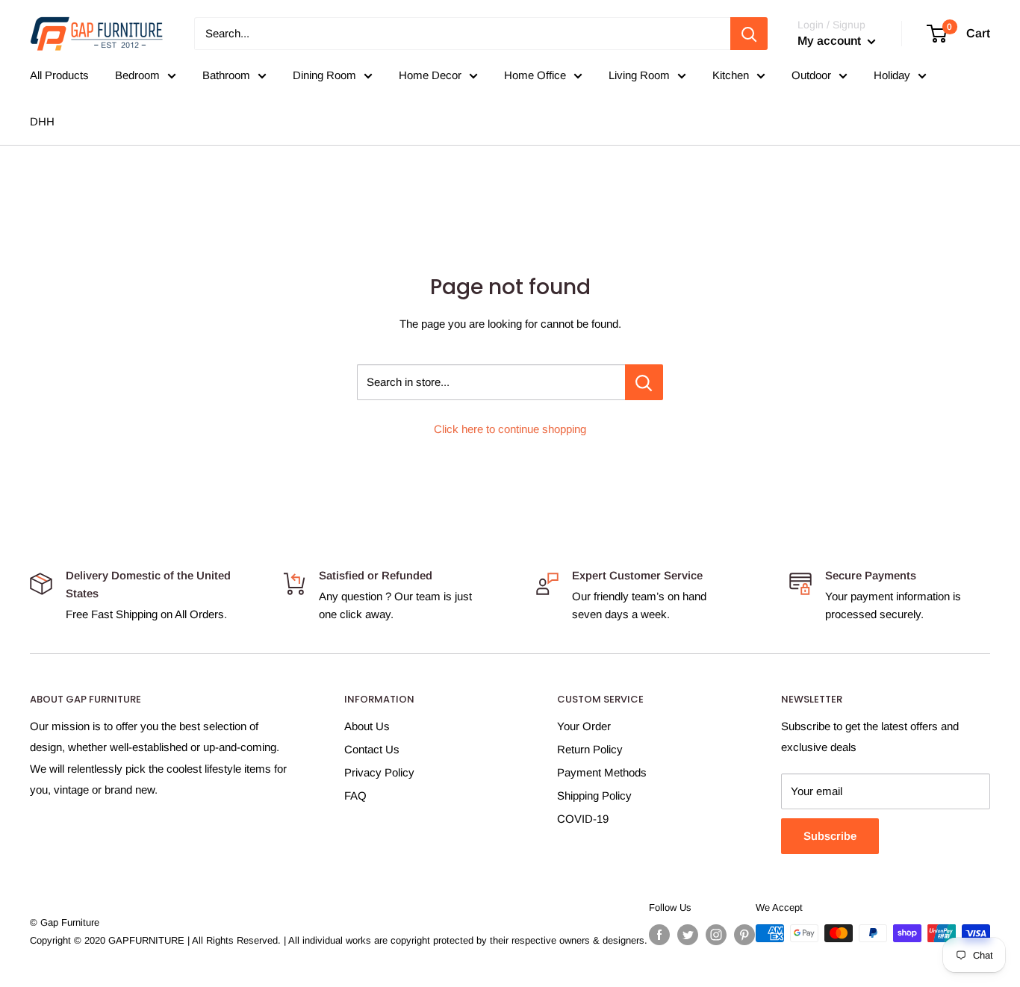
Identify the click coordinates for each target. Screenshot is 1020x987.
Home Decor (430, 75)
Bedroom (137, 75)
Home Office (535, 75)
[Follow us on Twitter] (687, 934)
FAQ (355, 795)
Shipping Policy (594, 795)
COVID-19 (583, 818)
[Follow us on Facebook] (659, 934)
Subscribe (829, 835)
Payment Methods (602, 772)
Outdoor (811, 75)
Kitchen (730, 75)
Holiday (892, 75)
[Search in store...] (644, 382)
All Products (59, 75)
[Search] (749, 33)
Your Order (584, 726)
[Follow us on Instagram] (716, 934)
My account (830, 40)
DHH (42, 121)
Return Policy (590, 749)
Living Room (639, 75)
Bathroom (226, 75)
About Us (367, 726)
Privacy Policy (379, 772)
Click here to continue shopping (510, 429)
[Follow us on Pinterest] (744, 934)
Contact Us (371, 749)
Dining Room (324, 75)
